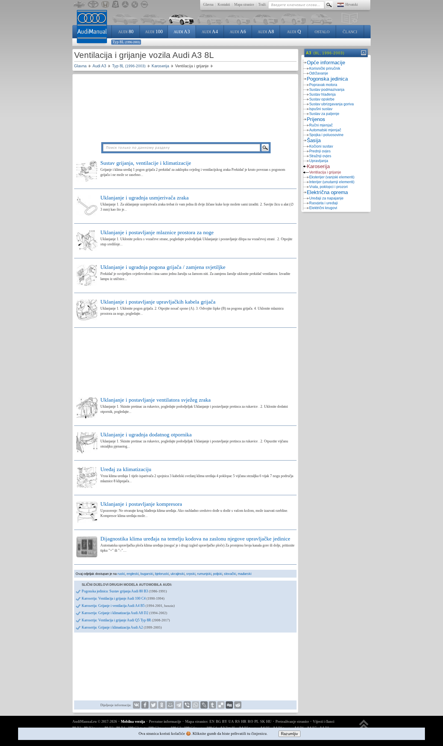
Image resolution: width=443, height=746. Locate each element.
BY (224, 721)
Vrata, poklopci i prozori (328, 187)
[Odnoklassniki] (161, 705)
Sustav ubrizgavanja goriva (331, 104)
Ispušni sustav (320, 109)
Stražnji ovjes (320, 156)
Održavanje (318, 73)
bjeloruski (162, 573)
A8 (266, 31)
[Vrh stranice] (364, 727)
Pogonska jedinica (327, 79)
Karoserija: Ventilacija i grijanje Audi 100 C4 (123, 598)
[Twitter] (153, 705)
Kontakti (224, 4)
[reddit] (237, 705)
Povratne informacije (165, 721)
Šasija (314, 140)
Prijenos (316, 119)
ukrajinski (177, 573)
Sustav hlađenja (322, 94)
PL (256, 721)
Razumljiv (289, 734)
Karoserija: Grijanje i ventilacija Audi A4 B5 (128, 606)
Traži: (262, 4)
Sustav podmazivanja (326, 90)
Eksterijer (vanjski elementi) (331, 177)
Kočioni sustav (321, 146)
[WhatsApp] (195, 705)
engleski (133, 573)
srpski (190, 573)
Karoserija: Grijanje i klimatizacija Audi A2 (122, 627)
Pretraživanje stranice (292, 721)
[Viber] (187, 705)
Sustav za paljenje (324, 114)
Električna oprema (327, 192)
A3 (182, 31)
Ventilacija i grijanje (325, 172)
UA (231, 721)
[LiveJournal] (204, 705)
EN (212, 721)
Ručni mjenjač (321, 125)
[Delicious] (221, 705)
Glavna (208, 4)
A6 (238, 31)
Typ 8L (126, 42)
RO (250, 721)
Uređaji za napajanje (326, 198)
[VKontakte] (136, 705)
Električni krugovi (323, 208)
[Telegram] (178, 705)
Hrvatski (351, 4)
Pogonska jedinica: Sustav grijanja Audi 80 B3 (124, 591)
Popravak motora (323, 85)
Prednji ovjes (320, 151)
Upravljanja (318, 161)
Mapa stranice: (196, 721)
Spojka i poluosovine (326, 135)
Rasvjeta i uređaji (323, 203)
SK (262, 721)
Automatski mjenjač (325, 130)
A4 (210, 31)
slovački (230, 573)
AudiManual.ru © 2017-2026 (94, 721)
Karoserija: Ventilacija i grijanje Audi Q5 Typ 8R (126, 620)
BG (218, 721)
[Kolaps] (363, 52)
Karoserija (318, 166)
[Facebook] (145, 705)
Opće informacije (326, 62)
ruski (121, 573)
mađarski (244, 573)
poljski (217, 573)
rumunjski (204, 573)
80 (126, 31)
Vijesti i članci (323, 721)
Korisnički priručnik (324, 68)
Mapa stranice (244, 4)
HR (244, 721)
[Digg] (229, 705)
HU (269, 721)
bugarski (146, 573)
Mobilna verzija (133, 721)
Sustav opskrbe (322, 99)
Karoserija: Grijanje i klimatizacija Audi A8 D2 (124, 613)
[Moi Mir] (170, 705)
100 (154, 31)
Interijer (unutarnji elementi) (331, 182)
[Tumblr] (212, 705)
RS (237, 721)
